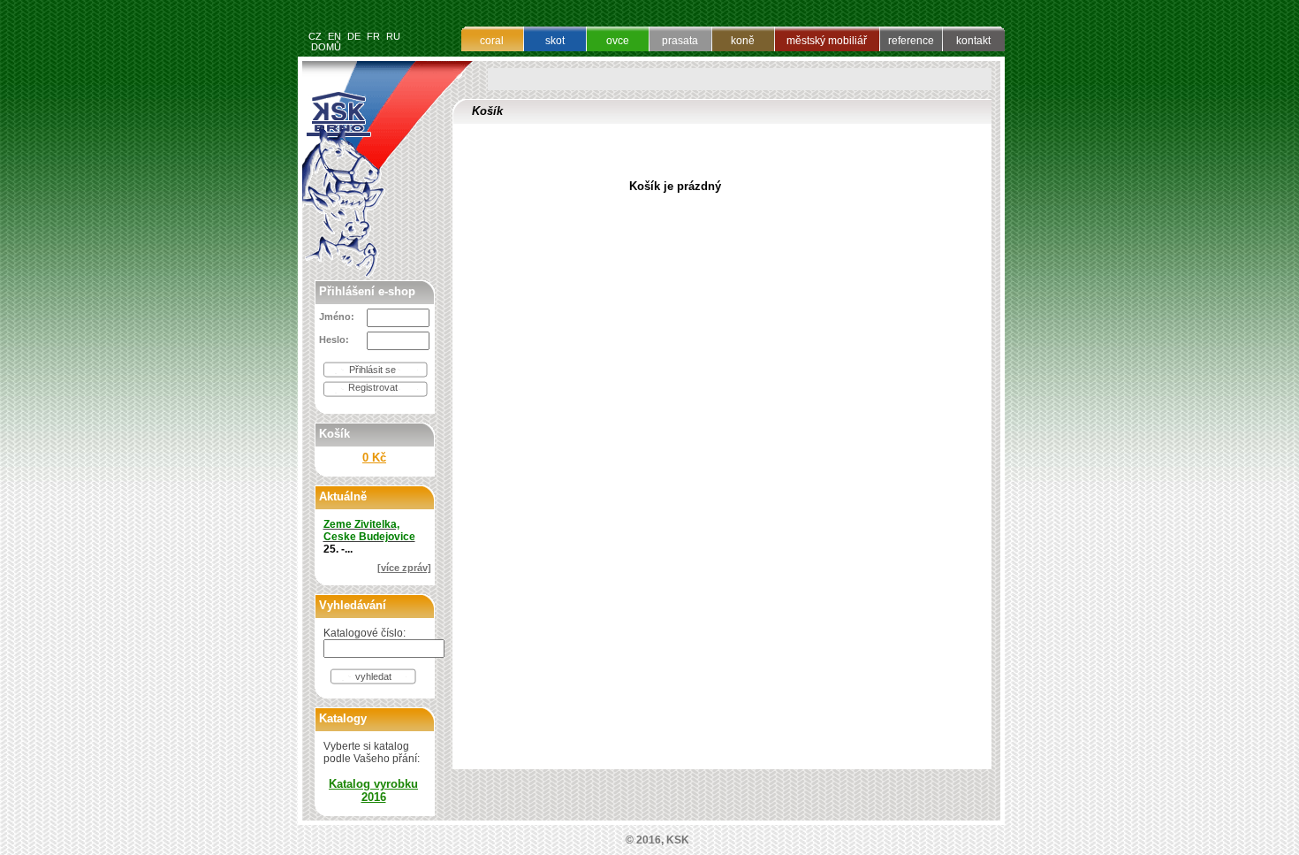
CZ (315, 36)
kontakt (973, 40)
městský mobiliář (826, 40)
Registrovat (373, 387)
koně (743, 40)
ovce (617, 40)
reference (911, 40)
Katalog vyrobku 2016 (373, 790)
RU (393, 36)
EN (334, 36)
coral (492, 40)
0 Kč (374, 457)
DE (354, 36)
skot (555, 40)
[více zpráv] (404, 567)
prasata (680, 40)
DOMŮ (326, 47)
